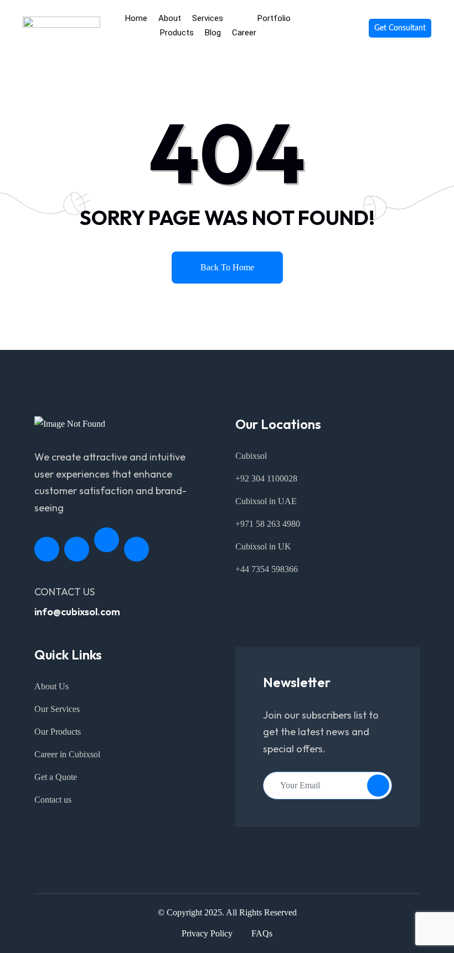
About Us (51, 686)
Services (207, 18)
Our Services (57, 709)
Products (177, 33)
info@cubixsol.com (77, 611)
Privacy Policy (207, 933)
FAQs (261, 933)
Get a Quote (55, 777)
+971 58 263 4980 (267, 523)
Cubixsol (251, 455)
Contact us (52, 799)
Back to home (227, 267)
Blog (213, 33)
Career (244, 33)
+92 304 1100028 (266, 478)
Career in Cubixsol (67, 754)
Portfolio (274, 18)
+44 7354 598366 (266, 569)
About (169, 18)
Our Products (57, 731)
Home (136, 18)
